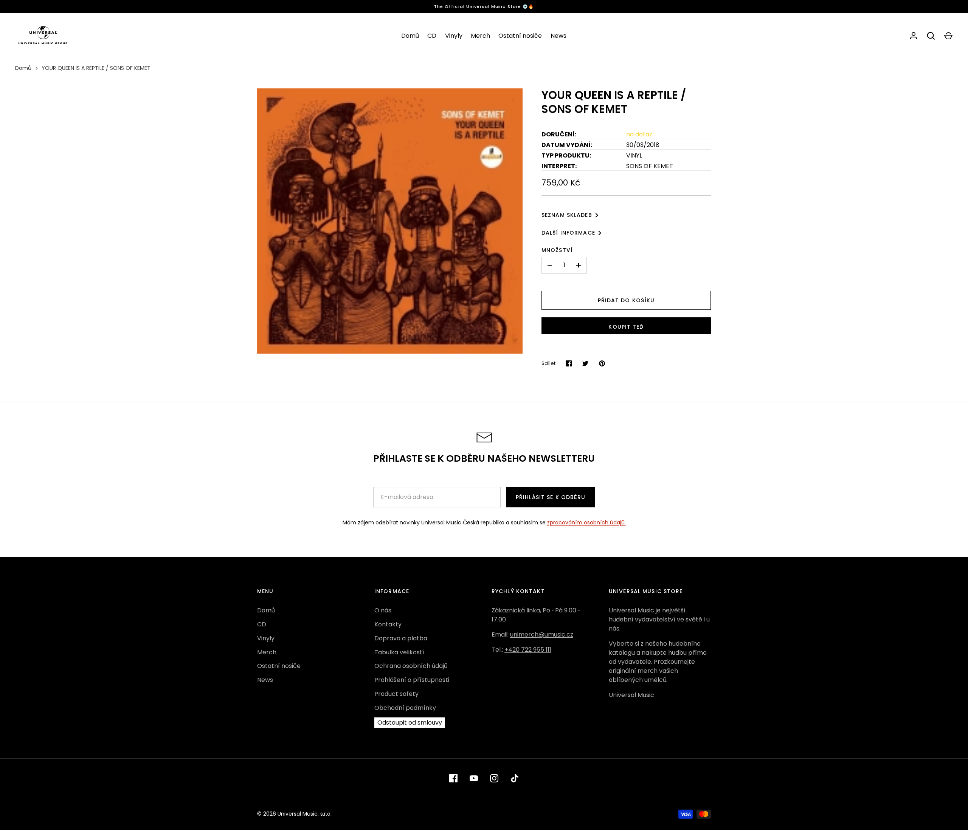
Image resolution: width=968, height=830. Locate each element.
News (558, 35)
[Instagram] (494, 778)
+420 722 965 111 (527, 649)
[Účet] (913, 36)
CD (431, 35)
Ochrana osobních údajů (410, 666)
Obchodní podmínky (405, 707)
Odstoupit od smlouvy (409, 722)
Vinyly (453, 35)
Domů (410, 35)
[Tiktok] (514, 778)
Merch (480, 35)
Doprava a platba (400, 638)
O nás (382, 610)
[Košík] (948, 36)
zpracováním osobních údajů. (586, 522)
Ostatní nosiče (520, 35)
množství (557, 250)
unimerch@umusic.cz (541, 634)
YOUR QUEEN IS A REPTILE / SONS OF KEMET (96, 68)
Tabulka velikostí (399, 652)
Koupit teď (626, 327)
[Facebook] (453, 778)
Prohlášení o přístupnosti (411, 679)
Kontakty (388, 624)
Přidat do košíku (626, 300)
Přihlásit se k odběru (551, 497)
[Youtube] (473, 778)
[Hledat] (931, 36)
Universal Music (631, 695)
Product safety (396, 693)
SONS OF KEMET (649, 166)
